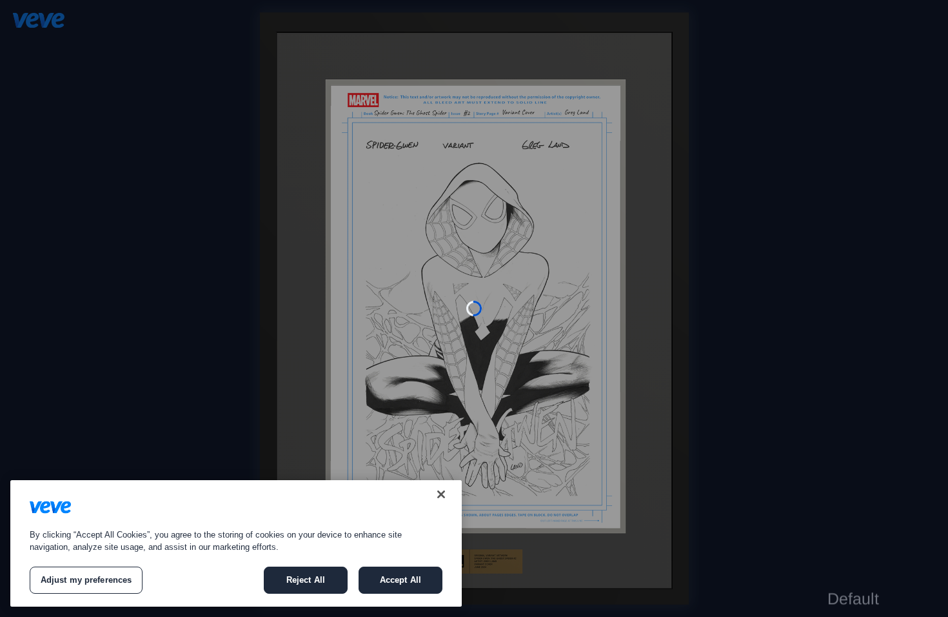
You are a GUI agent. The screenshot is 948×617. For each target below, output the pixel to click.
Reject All (305, 580)
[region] (236, 543)
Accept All (400, 580)
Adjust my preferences (86, 580)
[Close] (441, 494)
